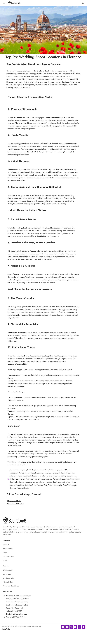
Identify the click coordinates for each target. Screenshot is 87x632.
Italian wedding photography (28, 476)
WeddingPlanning (23, 488)
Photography (30, 479)
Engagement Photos (63, 470)
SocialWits (6, 629)
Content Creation (16, 470)
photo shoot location (17, 479)
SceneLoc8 (20, 485)
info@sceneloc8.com (19, 614)
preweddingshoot (64, 482)
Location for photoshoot (49, 476)
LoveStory (62, 476)
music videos (71, 476)
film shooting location (43, 473)
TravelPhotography (69, 485)
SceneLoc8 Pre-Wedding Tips (36, 485)
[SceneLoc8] (14, 3)
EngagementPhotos (17, 473)
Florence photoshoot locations (63, 473)
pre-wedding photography (32, 482)
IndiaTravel (13, 476)
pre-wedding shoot (50, 482)
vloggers (13, 488)
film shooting (29, 473)
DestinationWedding (47, 470)
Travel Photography (55, 485)
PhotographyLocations (61, 479)
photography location (44, 479)
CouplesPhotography (31, 470)
